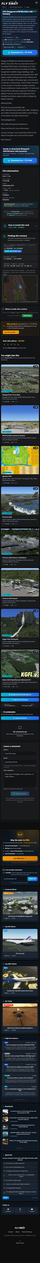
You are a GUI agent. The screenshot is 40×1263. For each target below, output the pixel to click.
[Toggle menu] (36, 2)
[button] (20, 287)
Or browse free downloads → (20, 862)
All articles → (20, 1148)
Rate (17, 37)
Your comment (9, 770)
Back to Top (20, 1243)
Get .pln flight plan (14, 251)
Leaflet (18, 301)
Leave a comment (21, 718)
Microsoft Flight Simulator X (16, 7)
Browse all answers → (20, 1099)
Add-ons (4, 7)
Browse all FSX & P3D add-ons (21, 695)
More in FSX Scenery (21, 700)
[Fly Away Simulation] (17, 3)
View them (27, 315)
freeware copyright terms (15, 213)
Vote (5, 1197)
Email (6, 758)
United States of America (13, 44)
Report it (12, 215)
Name (6, 749)
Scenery (27, 7)
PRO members (8, 206)
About (17, 1232)
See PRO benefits (10, 332)
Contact (10, 1232)
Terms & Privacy (27, 1232)
